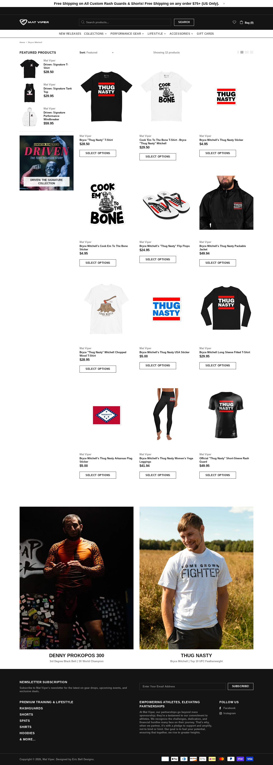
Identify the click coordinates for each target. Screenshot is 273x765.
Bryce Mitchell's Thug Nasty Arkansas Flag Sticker (106, 460)
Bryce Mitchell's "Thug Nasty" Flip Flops (164, 246)
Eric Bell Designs (83, 759)
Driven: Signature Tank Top (58, 90)
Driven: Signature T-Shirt (56, 66)
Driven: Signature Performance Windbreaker (54, 116)
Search (184, 22)
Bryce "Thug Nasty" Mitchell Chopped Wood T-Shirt (103, 354)
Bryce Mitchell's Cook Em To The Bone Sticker (104, 248)
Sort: (83, 52)
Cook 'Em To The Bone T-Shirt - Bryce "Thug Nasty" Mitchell (162, 141)
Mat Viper (34, 22)
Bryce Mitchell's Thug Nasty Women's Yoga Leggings (166, 460)
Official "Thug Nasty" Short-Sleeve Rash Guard (224, 460)
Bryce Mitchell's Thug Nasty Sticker (221, 139)
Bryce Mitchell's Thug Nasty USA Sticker (164, 352)
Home (22, 42)
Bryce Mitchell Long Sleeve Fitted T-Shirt (224, 352)
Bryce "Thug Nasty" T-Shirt (96, 139)
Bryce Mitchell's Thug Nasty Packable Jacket (222, 248)
